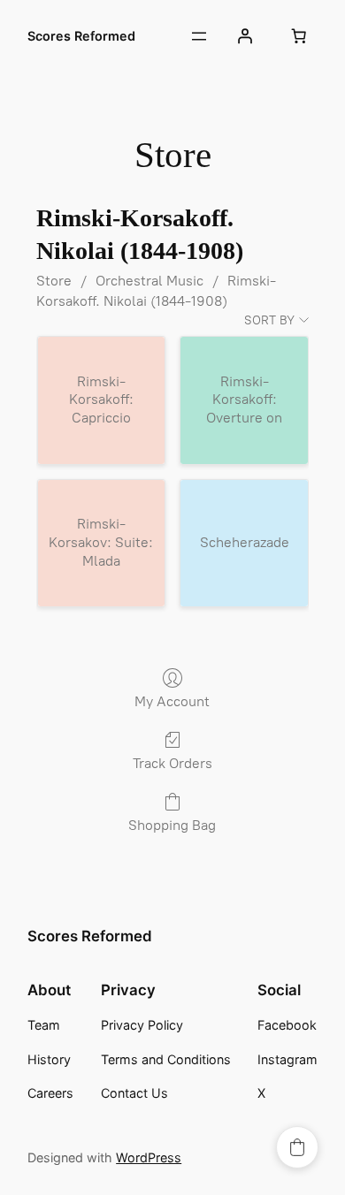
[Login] (245, 36)
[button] (297, 1147)
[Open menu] (199, 36)
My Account (172, 701)
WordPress (148, 1157)
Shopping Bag (172, 825)
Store (54, 280)
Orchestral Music (149, 280)
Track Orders (172, 763)
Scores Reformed (81, 35)
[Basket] (299, 36)
